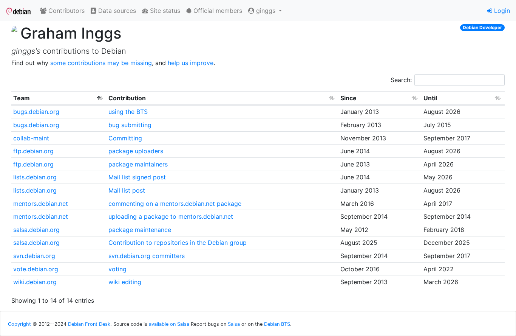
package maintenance (139, 229)
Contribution (127, 98)
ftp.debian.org (33, 151)
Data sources (116, 10)
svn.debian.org (34, 256)
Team (21, 98)
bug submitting (129, 125)
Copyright (19, 324)
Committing (125, 138)
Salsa (234, 324)
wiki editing (124, 282)
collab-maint (31, 138)
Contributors (65, 10)
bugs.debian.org (36, 111)
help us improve (190, 63)
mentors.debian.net (40, 203)
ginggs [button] (265, 10)
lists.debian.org (35, 177)
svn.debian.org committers (146, 256)
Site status (164, 10)
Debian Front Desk (89, 324)
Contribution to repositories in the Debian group (177, 242)
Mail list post (126, 190)
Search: (401, 80)
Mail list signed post (137, 177)
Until (430, 98)
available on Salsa (169, 324)
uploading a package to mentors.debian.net (170, 216)
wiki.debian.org (35, 282)
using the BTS (128, 111)
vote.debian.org (35, 269)
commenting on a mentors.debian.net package (174, 203)
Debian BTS (277, 324)
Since (348, 98)
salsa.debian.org (36, 229)
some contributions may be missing (101, 63)
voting (117, 269)
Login (501, 10)
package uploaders (135, 151)
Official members (217, 10)
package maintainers (138, 164)
